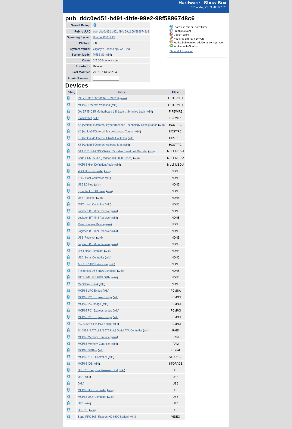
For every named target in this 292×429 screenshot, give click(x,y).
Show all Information (181, 51)
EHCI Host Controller (91, 178)
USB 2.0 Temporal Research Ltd (98, 370)
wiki (108, 54)
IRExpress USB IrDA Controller (97, 270)
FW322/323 (85, 118)
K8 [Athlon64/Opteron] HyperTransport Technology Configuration (117, 124)
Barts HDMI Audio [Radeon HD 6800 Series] (105, 158)
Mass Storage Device (91, 224)
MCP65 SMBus (87, 350)
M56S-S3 (99, 54)
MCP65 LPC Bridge (90, 290)
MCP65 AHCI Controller (92, 357)
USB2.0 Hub (85, 184)
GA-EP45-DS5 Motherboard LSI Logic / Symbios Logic (112, 111)
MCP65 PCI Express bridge (95, 297)
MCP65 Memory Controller (94, 337)
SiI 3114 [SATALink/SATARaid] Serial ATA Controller (110, 330)
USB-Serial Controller (91, 257)
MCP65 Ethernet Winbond (94, 105)
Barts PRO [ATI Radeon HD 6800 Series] (103, 416)
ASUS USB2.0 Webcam (93, 264)
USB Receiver (86, 197)
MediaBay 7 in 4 (88, 284)
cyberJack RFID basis (91, 191)
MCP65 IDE (85, 363)
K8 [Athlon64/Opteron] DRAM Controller (102, 138)
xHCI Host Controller (90, 171)
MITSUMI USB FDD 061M (94, 277)
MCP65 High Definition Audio (96, 164)
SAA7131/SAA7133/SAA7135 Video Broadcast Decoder (112, 151)
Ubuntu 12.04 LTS (104, 37)
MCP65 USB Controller (92, 390)
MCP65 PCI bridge (89, 304)
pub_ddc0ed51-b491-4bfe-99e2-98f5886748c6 (121, 31)
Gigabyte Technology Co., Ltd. (112, 48)
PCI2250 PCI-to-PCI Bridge (95, 323)
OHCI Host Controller (91, 204)
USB (81, 377)
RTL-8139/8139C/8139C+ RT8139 (98, 98)
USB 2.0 (83, 410)
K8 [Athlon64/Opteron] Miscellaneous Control (106, 131)
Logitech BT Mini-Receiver (94, 211)
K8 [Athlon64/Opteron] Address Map (100, 144)
